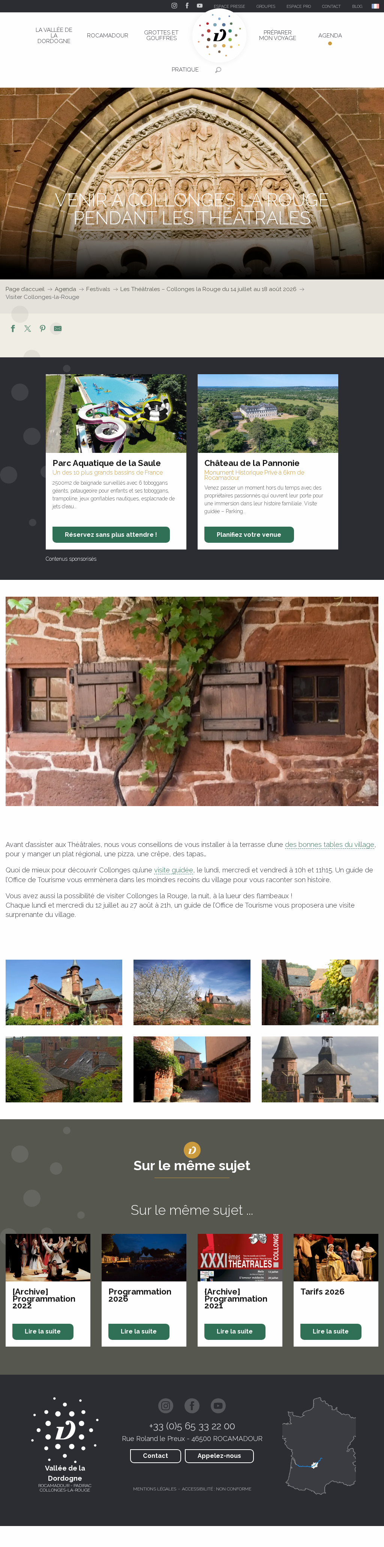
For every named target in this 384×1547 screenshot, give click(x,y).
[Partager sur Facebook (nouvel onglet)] (12, 329)
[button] (376, 6)
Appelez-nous (219, 1455)
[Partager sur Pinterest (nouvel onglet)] (42, 329)
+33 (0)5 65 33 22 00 (192, 1426)
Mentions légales (154, 1489)
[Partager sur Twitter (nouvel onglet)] (28, 329)
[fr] (376, 6)
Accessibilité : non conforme (216, 1489)
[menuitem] (54, 35)
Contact (155, 1455)
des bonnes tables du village (329, 844)
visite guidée (173, 870)
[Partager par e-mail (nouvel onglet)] (58, 329)
